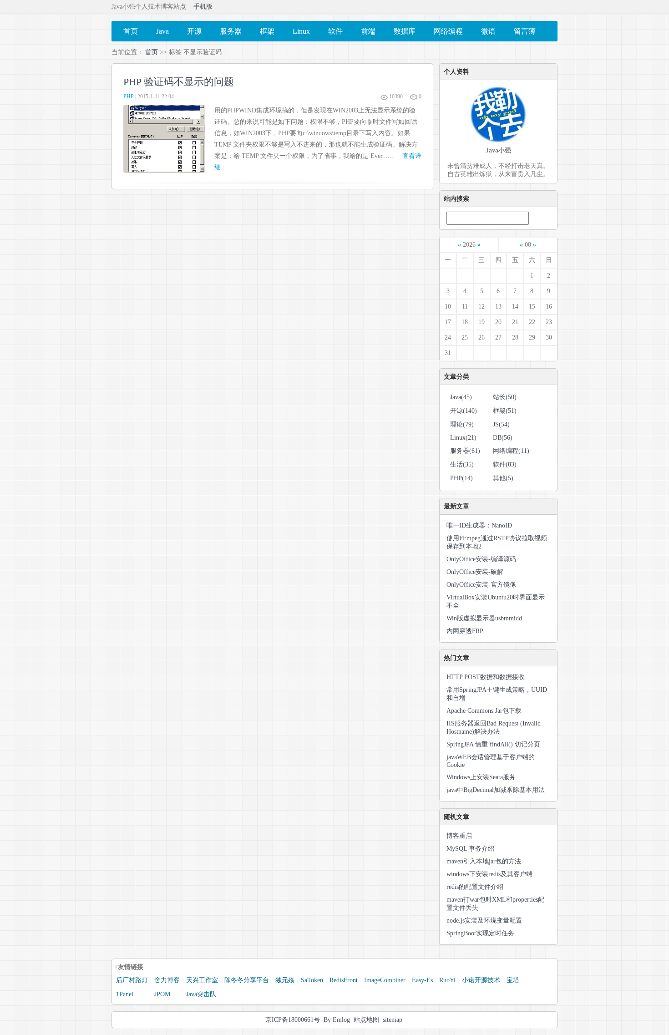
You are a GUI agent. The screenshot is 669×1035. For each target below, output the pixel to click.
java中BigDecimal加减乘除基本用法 (495, 789)
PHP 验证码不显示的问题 (178, 81)
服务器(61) (465, 450)
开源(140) (463, 410)
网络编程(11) (511, 450)
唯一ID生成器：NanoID (479, 525)
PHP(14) (461, 478)
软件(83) (505, 464)
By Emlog (337, 1019)
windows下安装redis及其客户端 (489, 874)
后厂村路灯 (132, 980)
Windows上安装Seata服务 (481, 777)
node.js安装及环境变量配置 (484, 920)
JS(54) (501, 424)
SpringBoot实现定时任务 (480, 933)
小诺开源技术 (481, 980)
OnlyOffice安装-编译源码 (481, 559)
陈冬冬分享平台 (246, 980)
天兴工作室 (202, 980)
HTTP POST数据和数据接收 (485, 677)
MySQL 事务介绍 (470, 848)
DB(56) (502, 437)
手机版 (203, 6)
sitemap (392, 1019)
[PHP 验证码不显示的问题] (164, 170)
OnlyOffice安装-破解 (474, 571)
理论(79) (462, 424)
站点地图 (366, 1019)
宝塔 (513, 980)
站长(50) (505, 397)
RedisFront (343, 980)
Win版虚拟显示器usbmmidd (484, 618)
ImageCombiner (384, 980)
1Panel (124, 994)
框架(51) (505, 410)
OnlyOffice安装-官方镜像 (481, 584)
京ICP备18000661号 (292, 1019)
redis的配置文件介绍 (474, 886)
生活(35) (462, 464)
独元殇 (284, 980)
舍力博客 (167, 980)
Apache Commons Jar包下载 (484, 710)
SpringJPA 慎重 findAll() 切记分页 (493, 744)
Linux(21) (463, 437)
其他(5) (503, 478)
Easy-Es (422, 980)
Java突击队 (201, 994)
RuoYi (447, 980)
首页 (151, 52)
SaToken (312, 980)
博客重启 (459, 835)
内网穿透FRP (464, 631)
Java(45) (461, 397)
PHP (128, 96)
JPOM (162, 994)
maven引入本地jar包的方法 (483, 861)
